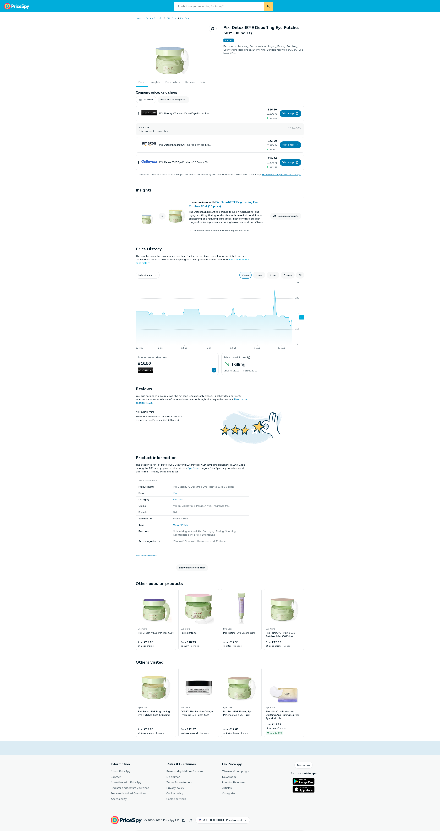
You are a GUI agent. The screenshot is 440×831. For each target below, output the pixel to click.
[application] (220, 315)
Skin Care (172, 18)
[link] (220, 216)
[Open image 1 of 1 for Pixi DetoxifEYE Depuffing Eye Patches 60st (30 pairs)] (172, 50)
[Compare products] (213, 28)
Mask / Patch (180, 524)
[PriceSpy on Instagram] (191, 820)
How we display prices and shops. (281, 174)
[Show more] (138, 113)
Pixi (175, 493)
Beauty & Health (154, 18)
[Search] (268, 6)
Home (139, 18)
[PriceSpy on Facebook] (184, 820)
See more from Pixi (146, 555)
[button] (146, 99)
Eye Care (185, 18)
